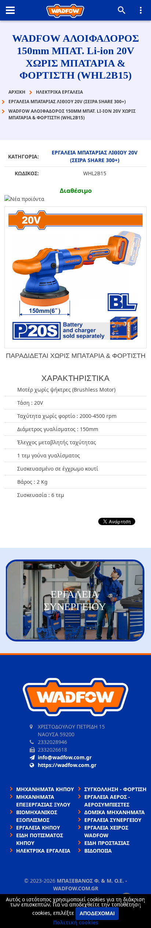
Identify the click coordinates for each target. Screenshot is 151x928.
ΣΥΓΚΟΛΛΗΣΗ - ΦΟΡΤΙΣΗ (115, 789)
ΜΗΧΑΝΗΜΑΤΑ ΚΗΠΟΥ (45, 789)
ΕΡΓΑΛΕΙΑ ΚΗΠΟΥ (38, 827)
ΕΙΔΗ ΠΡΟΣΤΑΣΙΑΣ (106, 842)
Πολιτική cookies (75, 922)
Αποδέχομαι (97, 913)
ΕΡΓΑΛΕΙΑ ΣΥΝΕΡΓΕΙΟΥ (112, 819)
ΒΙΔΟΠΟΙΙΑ (98, 850)
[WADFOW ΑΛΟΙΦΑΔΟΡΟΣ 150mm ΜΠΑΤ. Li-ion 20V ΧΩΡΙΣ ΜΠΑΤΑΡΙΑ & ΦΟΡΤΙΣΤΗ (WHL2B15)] (75, 277)
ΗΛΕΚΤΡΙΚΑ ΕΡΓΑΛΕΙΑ (43, 850)
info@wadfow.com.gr (65, 757)
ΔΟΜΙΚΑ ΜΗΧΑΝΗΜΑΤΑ (114, 812)
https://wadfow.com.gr (67, 765)
